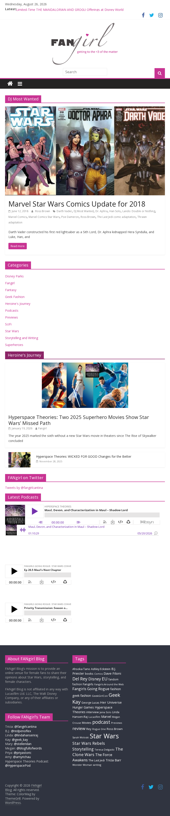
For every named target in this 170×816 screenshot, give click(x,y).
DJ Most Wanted (84, 211)
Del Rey (79, 679)
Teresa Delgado (104, 749)
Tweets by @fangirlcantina (24, 488)
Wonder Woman (82, 764)
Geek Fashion (15, 297)
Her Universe (111, 702)
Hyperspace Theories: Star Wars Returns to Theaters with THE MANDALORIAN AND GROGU (82, 9)
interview (92, 712)
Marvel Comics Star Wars (44, 217)
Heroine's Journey (17, 303)
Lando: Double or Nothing (138, 211)
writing (97, 764)
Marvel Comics (17, 217)
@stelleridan (22, 744)
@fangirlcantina (25, 726)
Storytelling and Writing (21, 338)
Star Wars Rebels (88, 743)
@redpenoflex (21, 731)
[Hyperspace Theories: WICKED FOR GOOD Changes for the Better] (19, 454)
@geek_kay (20, 739)
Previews (11, 317)
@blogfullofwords (29, 748)
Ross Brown (43, 211)
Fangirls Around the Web (109, 684)
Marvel (106, 716)
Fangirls (88, 684)
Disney (94, 679)
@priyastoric (22, 753)
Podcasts (11, 310)
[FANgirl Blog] (10, 83)
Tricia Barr (113, 760)
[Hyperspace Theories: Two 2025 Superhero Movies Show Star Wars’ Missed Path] (85, 365)
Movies (86, 723)
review (78, 728)
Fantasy (10, 290)
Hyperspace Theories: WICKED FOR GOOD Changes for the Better (83, 456)
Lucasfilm (94, 716)
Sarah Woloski (80, 737)
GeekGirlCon (100, 695)
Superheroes (14, 345)
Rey (88, 729)
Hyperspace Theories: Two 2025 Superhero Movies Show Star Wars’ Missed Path (78, 420)
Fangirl (10, 283)
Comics (98, 673)
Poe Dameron (70, 217)
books (89, 674)
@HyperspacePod (18, 765)
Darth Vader (64, 211)
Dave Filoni (112, 673)
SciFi (8, 324)
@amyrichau (22, 757)
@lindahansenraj (26, 735)
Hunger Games (83, 707)
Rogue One (99, 729)
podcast (101, 722)
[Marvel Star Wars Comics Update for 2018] (85, 109)
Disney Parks (14, 276)
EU (105, 679)
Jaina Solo (105, 712)
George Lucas (90, 703)
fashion (115, 689)
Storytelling (83, 749)
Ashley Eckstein (100, 669)
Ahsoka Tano (81, 669)
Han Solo (115, 211)
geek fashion (81, 695)
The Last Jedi (97, 760)
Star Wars (12, 331)
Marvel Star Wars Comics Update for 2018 (76, 204)
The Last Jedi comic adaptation (116, 217)
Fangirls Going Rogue (90, 688)
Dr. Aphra (101, 211)
